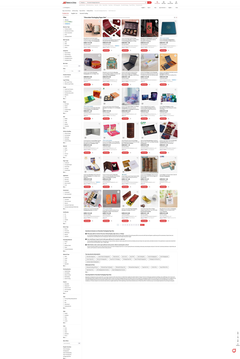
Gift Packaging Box (117, 5)
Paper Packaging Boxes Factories (118, 269)
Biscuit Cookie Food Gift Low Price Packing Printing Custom (168, 210)
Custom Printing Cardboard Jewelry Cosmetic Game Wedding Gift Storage (111, 176)
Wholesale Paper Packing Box (106, 267)
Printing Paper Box (139, 5)
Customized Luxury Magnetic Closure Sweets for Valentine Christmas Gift (111, 40)
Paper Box (96, 5)
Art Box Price (154, 267)
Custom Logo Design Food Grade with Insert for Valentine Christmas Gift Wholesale (168, 142)
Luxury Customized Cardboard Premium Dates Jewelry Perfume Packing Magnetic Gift (130, 40)
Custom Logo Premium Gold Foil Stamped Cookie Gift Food (111, 108)
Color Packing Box (141, 256)
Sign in (176, 3)
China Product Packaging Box (104, 256)
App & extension (162, 7)
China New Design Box (90, 256)
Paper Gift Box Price (164, 267)
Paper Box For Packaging (115, 259)
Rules (177, 7)
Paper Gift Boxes (132, 5)
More (86, 272)
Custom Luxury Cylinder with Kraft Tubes (91, 73)
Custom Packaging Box (152, 256)
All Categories (67, 7)
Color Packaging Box (164, 256)
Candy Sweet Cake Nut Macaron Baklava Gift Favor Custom (92, 176)
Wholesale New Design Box (134, 267)
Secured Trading (84, 13)
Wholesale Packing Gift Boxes (92, 267)
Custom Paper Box (90, 259)
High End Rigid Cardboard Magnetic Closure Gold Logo (149, 142)
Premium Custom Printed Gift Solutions (167, 40)
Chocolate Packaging (124, 5)
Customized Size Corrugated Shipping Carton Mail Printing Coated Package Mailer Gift (92, 142)
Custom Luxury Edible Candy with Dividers (129, 209)
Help (155, 7)
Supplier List (74, 13)
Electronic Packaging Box (102, 259)
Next (142, 224)
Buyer (149, 7)
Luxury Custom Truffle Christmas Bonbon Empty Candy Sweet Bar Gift (149, 176)
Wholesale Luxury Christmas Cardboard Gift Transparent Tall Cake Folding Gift (111, 74)
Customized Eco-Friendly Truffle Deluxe (92, 108)
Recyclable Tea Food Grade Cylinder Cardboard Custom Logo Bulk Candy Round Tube (92, 40)
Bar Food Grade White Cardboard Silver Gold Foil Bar (149, 40)
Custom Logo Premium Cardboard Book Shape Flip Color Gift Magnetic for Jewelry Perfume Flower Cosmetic (130, 74)
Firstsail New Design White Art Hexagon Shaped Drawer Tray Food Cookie (149, 210)
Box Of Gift (132, 256)
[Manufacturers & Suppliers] (69, 2)
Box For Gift (124, 256)
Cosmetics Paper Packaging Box (92, 261)
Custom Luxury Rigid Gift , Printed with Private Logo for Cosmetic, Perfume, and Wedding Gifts (130, 108)
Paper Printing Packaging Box (140, 259)
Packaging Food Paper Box (154, 259)
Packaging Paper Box (127, 259)
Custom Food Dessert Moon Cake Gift (168, 175)
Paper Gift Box (105, 5)
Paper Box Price (145, 267)
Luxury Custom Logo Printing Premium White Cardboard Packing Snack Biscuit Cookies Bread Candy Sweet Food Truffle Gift (130, 176)
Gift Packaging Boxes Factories (103, 269)
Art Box (100, 5)
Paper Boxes (110, 5)
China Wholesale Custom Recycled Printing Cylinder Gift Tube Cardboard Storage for (130, 142)
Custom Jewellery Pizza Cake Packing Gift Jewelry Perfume (168, 108)
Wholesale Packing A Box (120, 267)
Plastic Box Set (116, 256)
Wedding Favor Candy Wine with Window (91, 209)
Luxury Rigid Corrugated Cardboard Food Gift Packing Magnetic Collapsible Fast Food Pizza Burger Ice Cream (111, 211)
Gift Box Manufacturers (90, 5)
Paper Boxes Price (89, 269)
